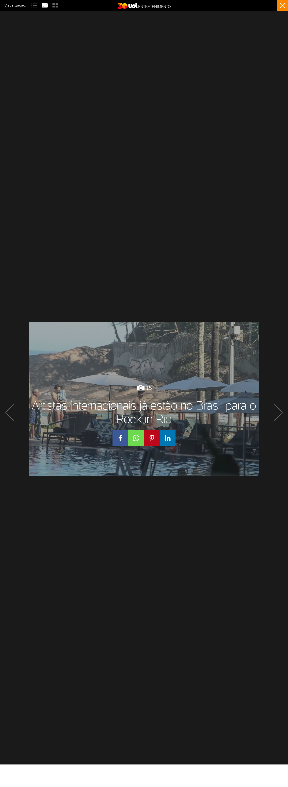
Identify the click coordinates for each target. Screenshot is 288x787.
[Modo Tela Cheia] (45, 4)
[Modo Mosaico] (55, 4)
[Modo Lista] (34, 4)
